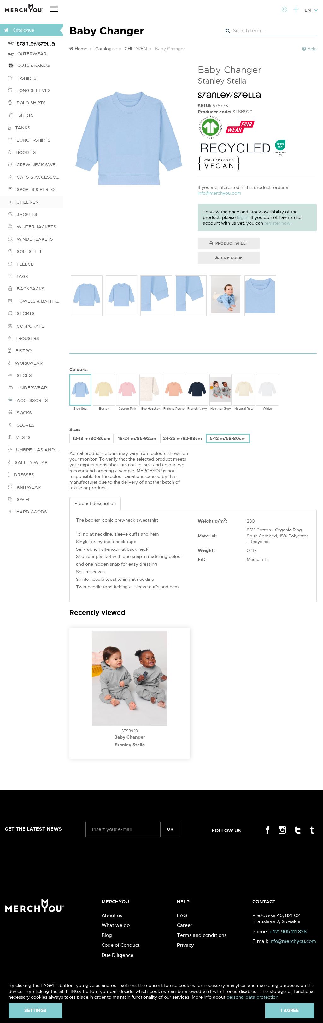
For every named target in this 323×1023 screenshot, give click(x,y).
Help (311, 49)
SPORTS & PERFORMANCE (39, 189)
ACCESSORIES (31, 400)
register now (277, 223)
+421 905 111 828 (288, 931)
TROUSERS (26, 338)
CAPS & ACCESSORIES (39, 177)
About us (112, 915)
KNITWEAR (28, 487)
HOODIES (25, 152)
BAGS (21, 276)
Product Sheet (231, 243)
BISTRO (23, 351)
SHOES (23, 375)
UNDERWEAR (31, 388)
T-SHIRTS (26, 78)
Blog (107, 935)
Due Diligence (117, 955)
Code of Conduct (121, 945)
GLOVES (25, 425)
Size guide (231, 258)
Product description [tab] (95, 503)
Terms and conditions (201, 935)
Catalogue (106, 49)
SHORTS (25, 313)
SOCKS (23, 413)
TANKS (22, 128)
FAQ (182, 915)
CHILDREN (27, 202)
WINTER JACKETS (35, 227)
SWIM (22, 499)
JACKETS (26, 214)
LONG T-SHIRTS (32, 140)
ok (170, 829)
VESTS (23, 437)
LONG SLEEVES (33, 90)
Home (80, 49)
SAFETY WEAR (31, 462)
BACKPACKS (29, 289)
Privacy (185, 945)
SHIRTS (25, 115)
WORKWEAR (28, 363)
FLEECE (24, 264)
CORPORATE (29, 326)
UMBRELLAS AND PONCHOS (39, 450)
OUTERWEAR (30, 54)
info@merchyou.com (219, 193)
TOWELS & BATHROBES (39, 301)
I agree (290, 1010)
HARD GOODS (31, 512)
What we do (116, 925)
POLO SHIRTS (30, 103)
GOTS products (32, 65)
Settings (35, 1010)
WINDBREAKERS (34, 239)
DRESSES (23, 475)
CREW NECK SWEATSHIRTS (39, 165)
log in (242, 217)
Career (184, 925)
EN (308, 10)
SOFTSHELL (29, 251)
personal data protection (252, 997)
